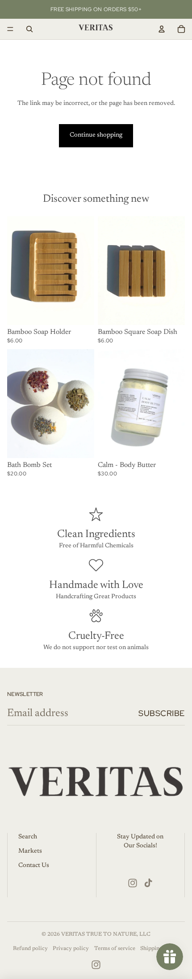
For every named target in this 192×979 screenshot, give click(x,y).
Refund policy (30, 948)
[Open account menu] (161, 29)
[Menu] (10, 29)
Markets (30, 851)
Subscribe (161, 713)
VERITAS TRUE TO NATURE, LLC (105, 934)
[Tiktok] (148, 883)
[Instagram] (132, 883)
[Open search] (29, 29)
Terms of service (114, 948)
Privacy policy (71, 948)
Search (27, 837)
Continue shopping (96, 135)
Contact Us (33, 865)
